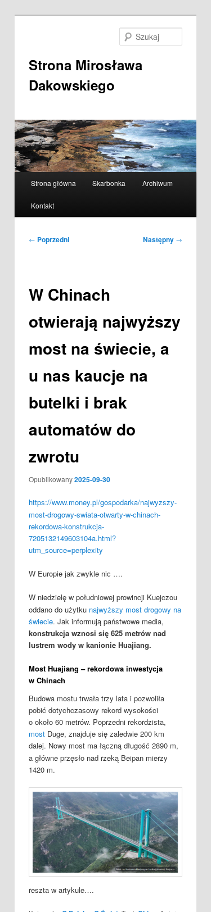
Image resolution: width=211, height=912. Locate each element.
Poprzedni (49, 239)
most (37, 733)
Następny (162, 239)
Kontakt (42, 205)
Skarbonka (108, 183)
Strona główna (53, 183)
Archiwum (157, 183)
